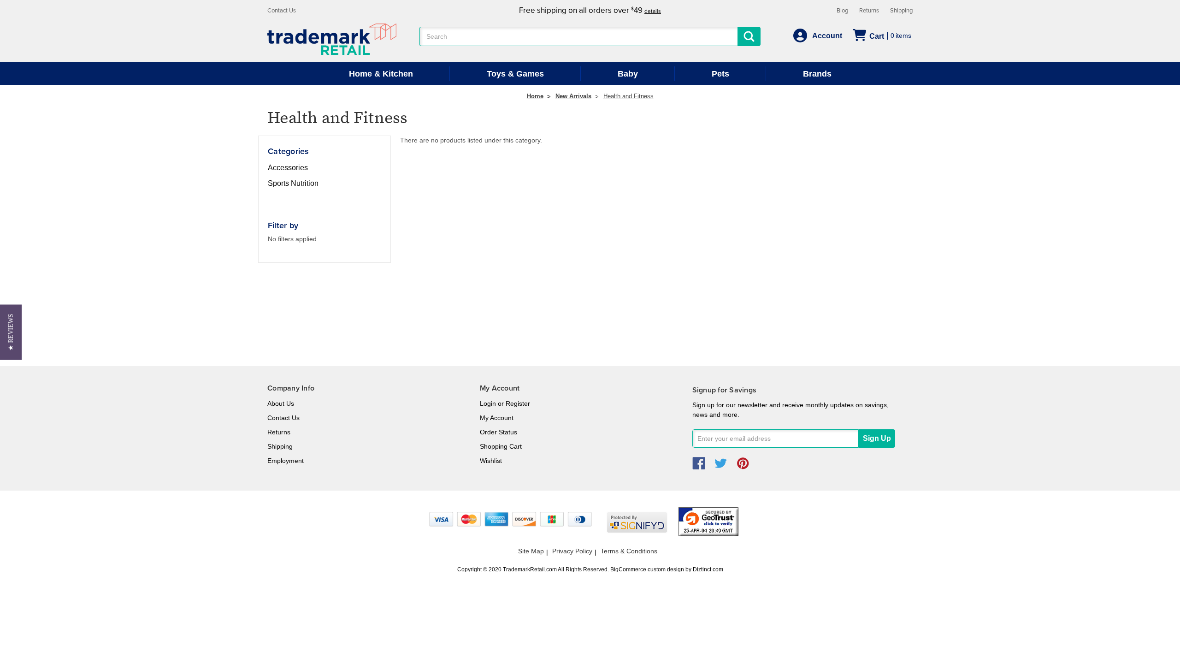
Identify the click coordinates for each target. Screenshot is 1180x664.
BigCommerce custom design (647, 569)
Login (488, 403)
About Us (280, 403)
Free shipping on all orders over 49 (590, 10)
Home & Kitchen (381, 73)
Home (535, 96)
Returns (869, 10)
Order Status (498, 432)
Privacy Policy (572, 551)
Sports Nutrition (293, 183)
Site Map (531, 551)
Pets (720, 73)
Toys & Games (515, 73)
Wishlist (491, 460)
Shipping (901, 10)
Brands (817, 73)
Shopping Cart (501, 446)
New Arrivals (573, 96)
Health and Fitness (628, 96)
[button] (11, 332)
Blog (842, 10)
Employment (285, 460)
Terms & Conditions (629, 551)
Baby (628, 73)
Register (518, 403)
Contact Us (281, 10)
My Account (496, 417)
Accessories (288, 168)
